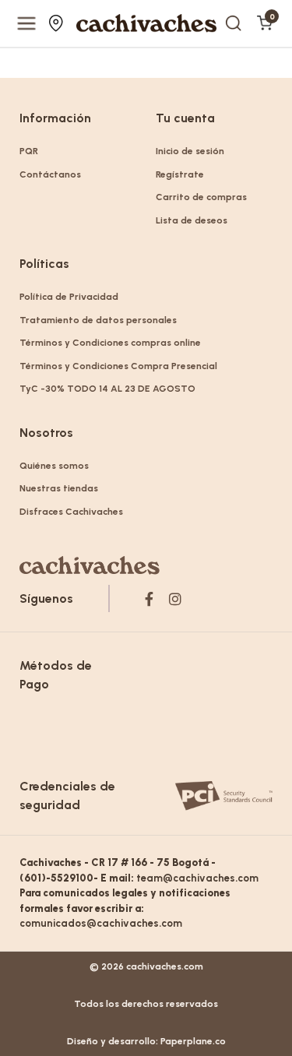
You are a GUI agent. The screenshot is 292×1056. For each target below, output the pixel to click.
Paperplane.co (193, 1041)
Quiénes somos (54, 465)
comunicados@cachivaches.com (100, 923)
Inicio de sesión (190, 151)
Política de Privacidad (68, 296)
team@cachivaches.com (197, 878)
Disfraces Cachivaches (71, 511)
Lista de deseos (191, 220)
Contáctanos (50, 174)
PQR (28, 151)
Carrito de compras (201, 197)
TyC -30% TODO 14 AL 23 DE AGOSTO (107, 388)
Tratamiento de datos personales (98, 320)
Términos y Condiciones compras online (110, 342)
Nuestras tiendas (58, 23)
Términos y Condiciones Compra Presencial (118, 366)
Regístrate (180, 174)
